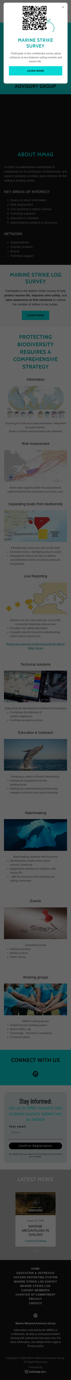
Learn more (35, 70)
